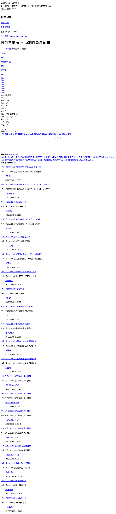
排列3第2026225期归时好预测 (12, 289)
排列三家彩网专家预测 (36, 157)
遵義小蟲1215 (10, 472)
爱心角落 (9, 507)
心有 (7, 315)
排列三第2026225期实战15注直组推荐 (16, 376)
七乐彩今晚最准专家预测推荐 (57, 157)
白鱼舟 (8, 49)
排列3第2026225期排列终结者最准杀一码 (17, 324)
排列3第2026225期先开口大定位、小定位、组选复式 (22, 254)
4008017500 (13, 36)
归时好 (8, 298)
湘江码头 (9, 211)
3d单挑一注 (5, 157)
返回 (3, 11)
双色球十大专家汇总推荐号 (81, 157)
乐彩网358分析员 (12, 420)
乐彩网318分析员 (12, 455)
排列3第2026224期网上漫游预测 (13, 481)
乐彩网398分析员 (12, 385)
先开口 (8, 263)
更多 (3, 23)
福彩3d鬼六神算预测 (18, 157)
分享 (3, 27)
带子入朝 (9, 246)
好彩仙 (8, 176)
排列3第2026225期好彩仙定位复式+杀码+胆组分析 (21, 167)
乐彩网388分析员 (12, 403)
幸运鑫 (8, 228)
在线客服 (4, 36)
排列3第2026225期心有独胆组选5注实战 (17, 306)
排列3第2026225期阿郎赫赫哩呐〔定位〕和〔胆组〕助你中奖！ (26, 185)
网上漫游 (9, 490)
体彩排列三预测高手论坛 (53, 160)
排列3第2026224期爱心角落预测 (13, 498)
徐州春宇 (9, 281)
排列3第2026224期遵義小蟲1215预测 (15, 463)
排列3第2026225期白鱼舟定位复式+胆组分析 (18, 359)
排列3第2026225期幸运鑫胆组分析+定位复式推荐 (20, 219)
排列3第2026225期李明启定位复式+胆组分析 (18, 341)
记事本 (7, 27)
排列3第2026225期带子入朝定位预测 (15, 237)
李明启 (8, 350)
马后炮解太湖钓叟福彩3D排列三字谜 (78, 160)
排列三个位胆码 (36, 160)
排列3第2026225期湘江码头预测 (13, 202)
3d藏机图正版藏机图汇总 (102, 157)
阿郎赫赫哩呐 (10, 194)
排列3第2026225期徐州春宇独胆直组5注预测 (18, 272)
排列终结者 (9, 333)
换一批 (15, 154)
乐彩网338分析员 (12, 437)
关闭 (7, 23)
